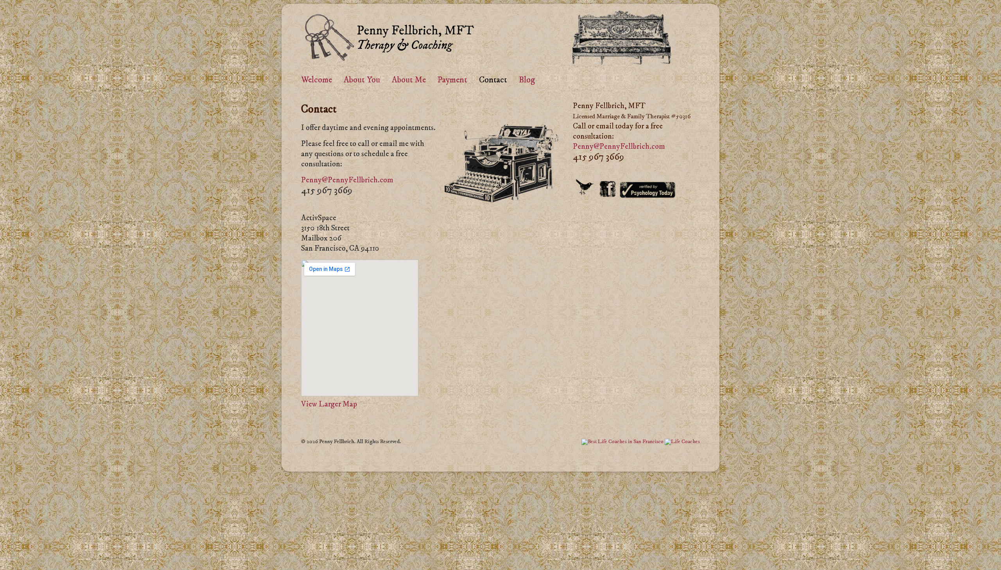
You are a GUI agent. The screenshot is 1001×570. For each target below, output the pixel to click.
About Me (409, 80)
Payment (452, 80)
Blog (527, 80)
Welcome (316, 80)
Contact (493, 80)
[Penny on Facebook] (607, 194)
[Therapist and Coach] (391, 57)
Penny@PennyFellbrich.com (347, 180)
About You (362, 80)
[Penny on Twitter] (585, 194)
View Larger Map (329, 404)
